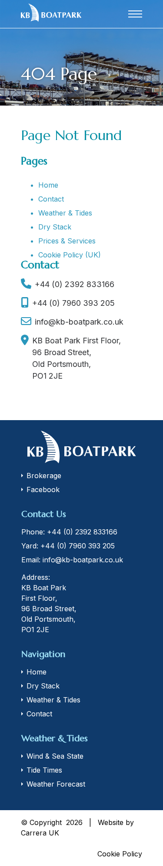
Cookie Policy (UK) (69, 254)
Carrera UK (40, 832)
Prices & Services (67, 240)
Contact (51, 199)
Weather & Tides (65, 213)
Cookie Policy (119, 853)
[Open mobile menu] (135, 13)
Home (48, 185)
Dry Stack (54, 226)
